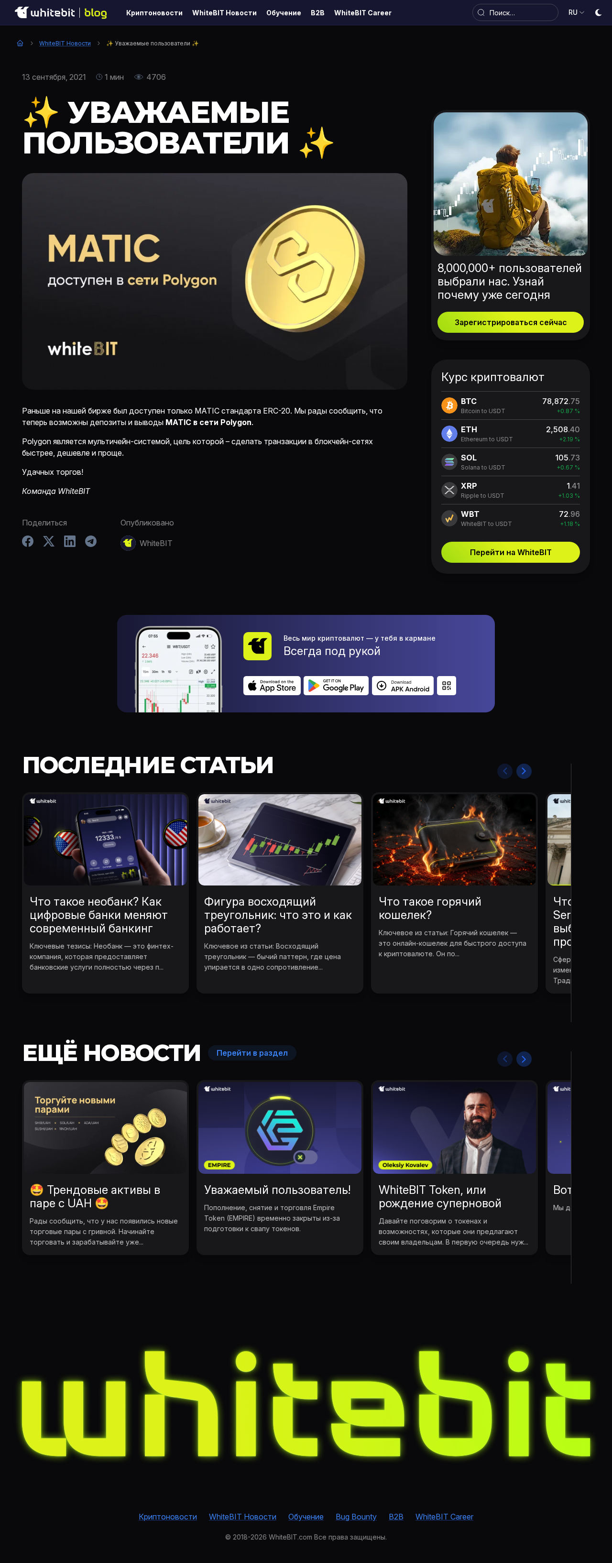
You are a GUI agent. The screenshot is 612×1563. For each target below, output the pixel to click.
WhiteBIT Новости (65, 43)
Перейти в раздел (252, 1053)
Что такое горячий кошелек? (430, 908)
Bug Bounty (356, 1516)
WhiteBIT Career (444, 1516)
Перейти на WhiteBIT (511, 552)
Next (524, 771)
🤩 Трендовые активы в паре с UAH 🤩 (95, 1196)
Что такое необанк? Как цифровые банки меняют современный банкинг (99, 915)
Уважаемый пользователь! (277, 1190)
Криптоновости (168, 1516)
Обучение (306, 1516)
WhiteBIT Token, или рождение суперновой (440, 1196)
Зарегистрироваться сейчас (511, 322)
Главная (20, 43)
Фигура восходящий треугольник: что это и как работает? (278, 915)
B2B (396, 1516)
